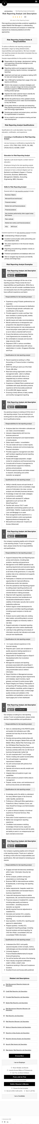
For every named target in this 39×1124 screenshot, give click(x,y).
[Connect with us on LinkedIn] (8, 1122)
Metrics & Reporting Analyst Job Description (18, 1027)
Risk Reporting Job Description (14, 1016)
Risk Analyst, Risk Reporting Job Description (18, 1050)
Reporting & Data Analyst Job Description (17, 1033)
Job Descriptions (8, 11)
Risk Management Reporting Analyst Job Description (17, 984)
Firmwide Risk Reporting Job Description (17, 997)
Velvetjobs (4, 3)
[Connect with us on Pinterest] (5, 1122)
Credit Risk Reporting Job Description (16, 991)
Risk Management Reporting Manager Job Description (18, 1009)
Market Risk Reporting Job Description (17, 1003)
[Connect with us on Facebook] (2, 1122)
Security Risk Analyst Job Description (16, 1044)
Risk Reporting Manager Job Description (17, 1021)
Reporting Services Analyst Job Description (18, 1038)
